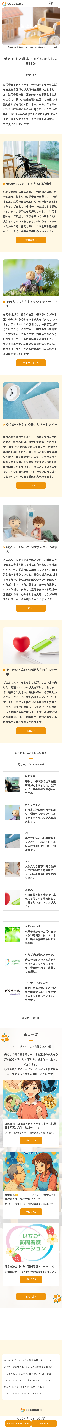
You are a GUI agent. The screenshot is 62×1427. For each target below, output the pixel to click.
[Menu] (57, 3)
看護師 (36, 1018)
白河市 (25, 1018)
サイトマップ (34, 1393)
